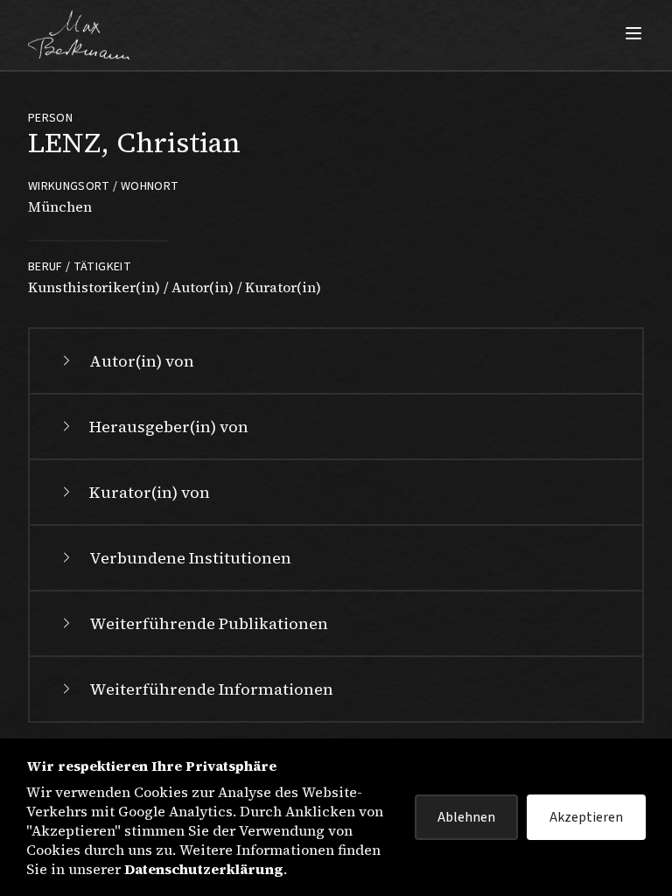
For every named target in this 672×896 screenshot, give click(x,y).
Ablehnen (466, 817)
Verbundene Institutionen (190, 558)
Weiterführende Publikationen (208, 623)
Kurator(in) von (149, 492)
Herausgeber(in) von (168, 427)
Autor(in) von (141, 361)
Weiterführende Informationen (211, 689)
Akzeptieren (586, 817)
